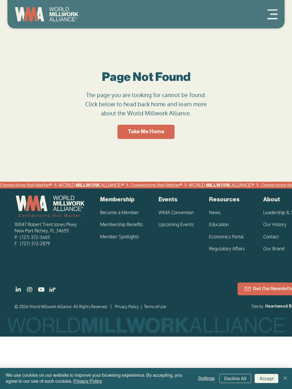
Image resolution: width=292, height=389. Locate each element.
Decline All (235, 378)
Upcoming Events (176, 224)
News (214, 212)
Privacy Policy (127, 306)
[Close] (285, 378)
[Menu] (272, 14)
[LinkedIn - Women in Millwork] (52, 289)
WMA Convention (176, 212)
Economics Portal (226, 236)
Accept (266, 378)
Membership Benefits (121, 224)
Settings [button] (206, 378)
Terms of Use (155, 306)
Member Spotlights (119, 236)
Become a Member (119, 212)
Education (219, 224)
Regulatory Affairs (227, 248)
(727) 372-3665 (35, 237)
